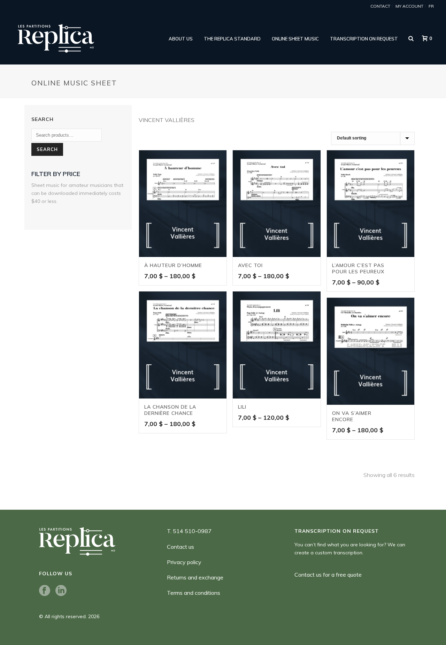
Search (47, 149)
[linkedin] (61, 591)
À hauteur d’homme (173, 265)
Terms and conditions (193, 592)
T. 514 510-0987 (189, 531)
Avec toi (250, 265)
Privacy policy (184, 562)
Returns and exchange (195, 577)
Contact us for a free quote (328, 574)
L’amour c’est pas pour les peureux (358, 268)
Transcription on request (364, 38)
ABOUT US (181, 38)
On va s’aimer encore (351, 416)
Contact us (180, 546)
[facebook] (44, 591)
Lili (242, 407)
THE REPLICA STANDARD (232, 38)
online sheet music (295, 38)
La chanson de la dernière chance (170, 410)
